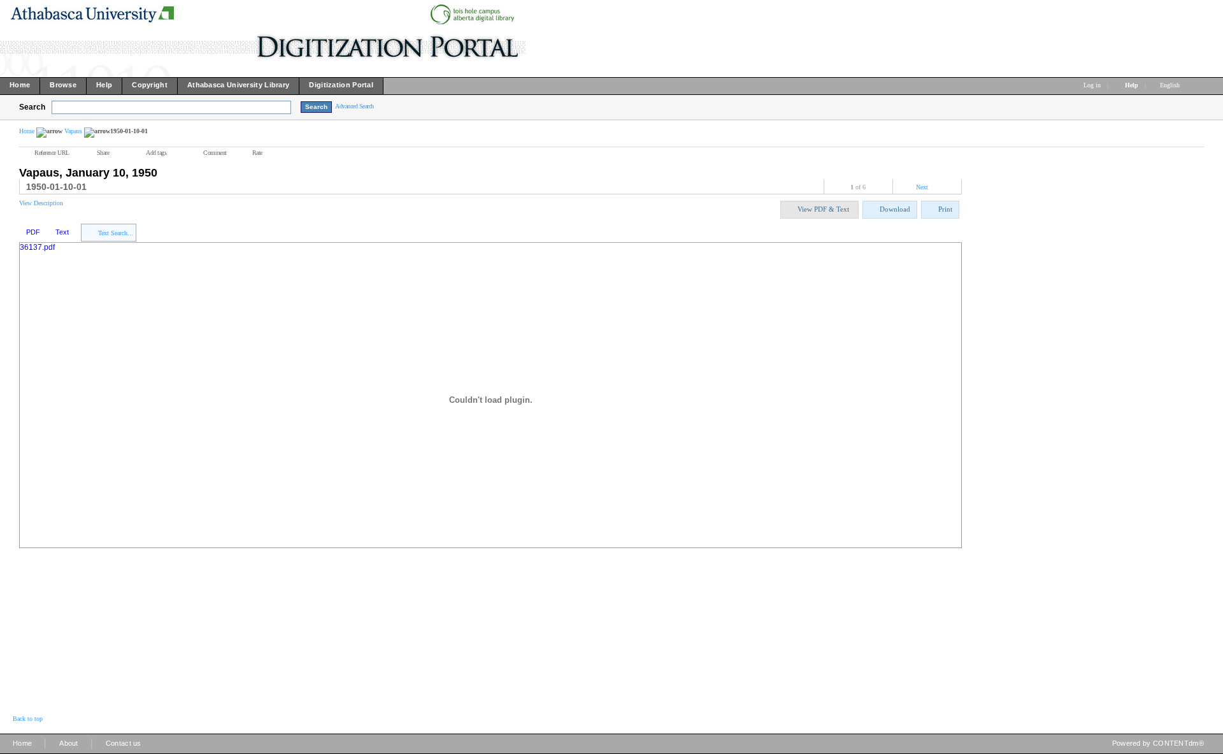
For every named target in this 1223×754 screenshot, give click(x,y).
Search (32, 107)
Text (62, 232)
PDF (33, 232)
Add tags (156, 152)
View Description (41, 203)
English (1171, 85)
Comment (215, 152)
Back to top (28, 718)
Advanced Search (354, 106)
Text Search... (115, 232)
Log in (1092, 85)
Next (922, 187)
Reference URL (51, 152)
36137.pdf (37, 247)
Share (103, 152)
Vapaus (73, 130)
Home (26, 130)
